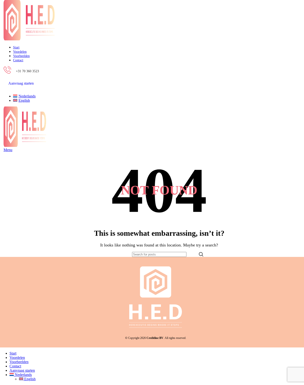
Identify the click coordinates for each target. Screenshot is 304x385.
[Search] (201, 254)
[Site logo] (29, 39)
